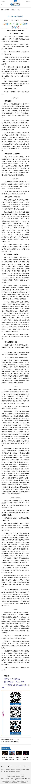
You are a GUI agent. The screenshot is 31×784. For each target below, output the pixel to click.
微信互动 (19, 766)
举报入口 (18, 771)
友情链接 (6, 771)
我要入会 (27, 766)
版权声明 (18, 769)
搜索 (16, 1)
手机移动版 (12, 766)
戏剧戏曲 (13, 10)
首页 (2, 10)
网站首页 (2, 769)
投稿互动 (4, 766)
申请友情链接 (12, 771)
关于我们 (13, 769)
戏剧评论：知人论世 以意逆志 (11, 679)
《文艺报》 (16, 20)
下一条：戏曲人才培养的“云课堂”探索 (10, 741)
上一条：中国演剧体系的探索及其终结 (10, 739)
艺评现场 (7, 10)
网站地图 (28, 1)
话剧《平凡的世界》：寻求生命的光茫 (13, 682)
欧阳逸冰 (26, 20)
